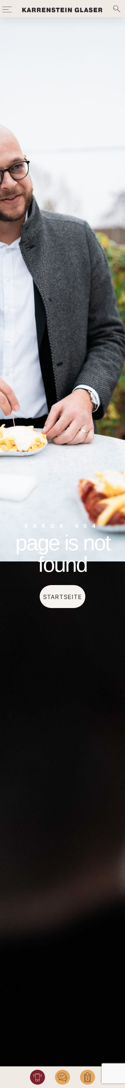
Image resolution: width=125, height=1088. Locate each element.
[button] (7, 9)
